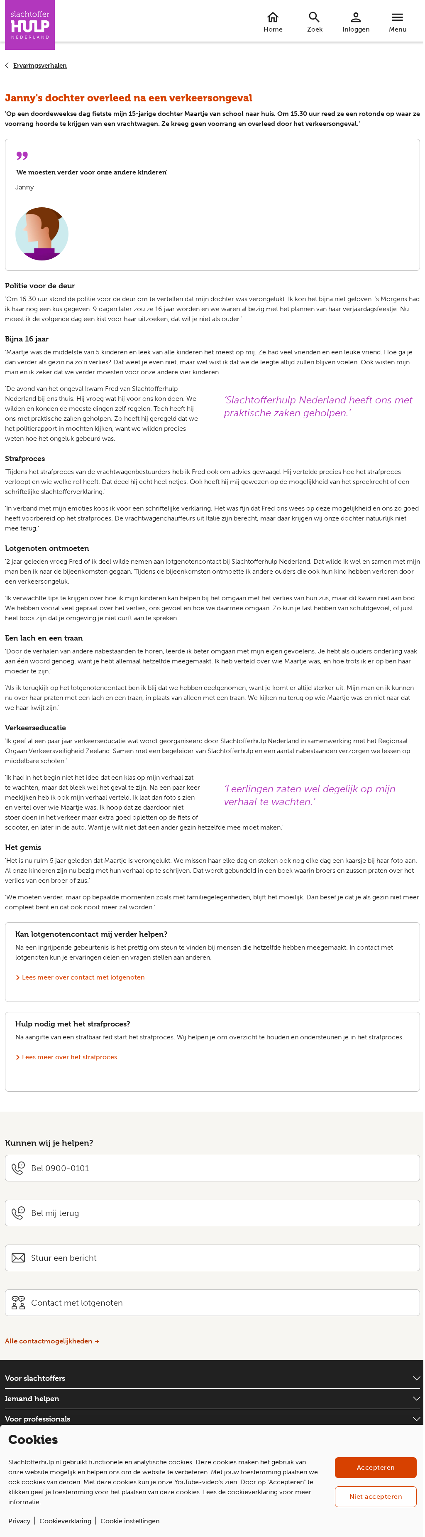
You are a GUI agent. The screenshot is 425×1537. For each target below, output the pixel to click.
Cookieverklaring (65, 1521)
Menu (398, 29)
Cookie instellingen (130, 1521)
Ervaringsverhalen (40, 65)
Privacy (19, 1521)
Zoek (314, 29)
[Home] (30, 25)
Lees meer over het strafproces (69, 1057)
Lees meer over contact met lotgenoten (83, 977)
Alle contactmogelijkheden (48, 1341)
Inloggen (356, 29)
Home (273, 29)
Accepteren (376, 1467)
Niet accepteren (376, 1496)
